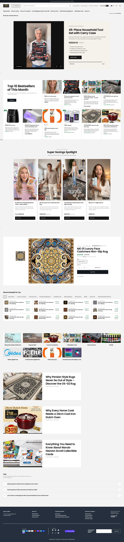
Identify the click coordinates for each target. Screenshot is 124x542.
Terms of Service (35, 517)
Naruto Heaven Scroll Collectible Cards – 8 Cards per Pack (91, 99)
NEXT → (104, 65)
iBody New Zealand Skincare (104, 298)
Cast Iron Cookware (21, 298)
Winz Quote (57, 515)
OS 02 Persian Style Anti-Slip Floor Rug (91, 127)
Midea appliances (68, 298)
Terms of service (88, 517)
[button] (116, 5)
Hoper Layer (92, 298)
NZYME (85, 298)
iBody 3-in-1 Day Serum (50, 98)
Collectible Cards (57, 298)
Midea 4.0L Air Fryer (10, 127)
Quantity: (79, 266)
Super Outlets (11, 515)
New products (78, 298)
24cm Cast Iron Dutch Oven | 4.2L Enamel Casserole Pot (111, 127)
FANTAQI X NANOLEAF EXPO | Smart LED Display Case (32, 127)
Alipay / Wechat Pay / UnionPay (62, 518)
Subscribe (116, 533)
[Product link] (52, 96)
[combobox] (47, 5)
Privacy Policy (35, 518)
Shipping (84, 258)
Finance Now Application (60, 517)
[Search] (70, 5)
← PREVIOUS (71, 65)
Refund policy (35, 515)
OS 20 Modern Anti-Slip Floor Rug (111, 98)
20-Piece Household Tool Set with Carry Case (71, 98)
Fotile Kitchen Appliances (45, 298)
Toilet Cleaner (67, 127)
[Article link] (42, 388)
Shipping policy (88, 518)
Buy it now (92, 273)
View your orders (89, 520)
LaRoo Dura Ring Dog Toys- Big (51, 130)
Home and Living (32, 298)
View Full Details (80, 278)
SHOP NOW (75, 59)
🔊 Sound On (19, 68)
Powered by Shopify (7, 517)
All (4, 298)
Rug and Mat (11, 298)
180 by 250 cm (83, 264)
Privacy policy (58, 541)
